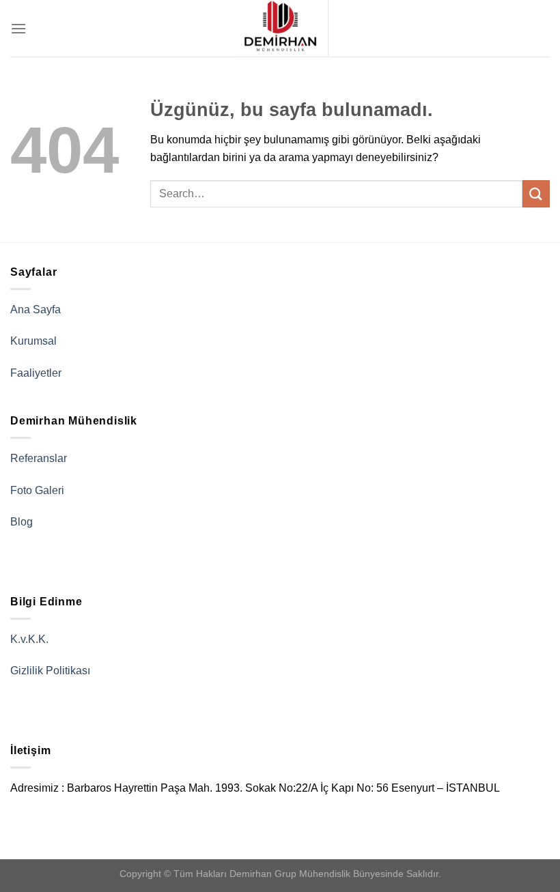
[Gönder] (536, 193)
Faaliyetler (35, 373)
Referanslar (38, 458)
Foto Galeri (37, 490)
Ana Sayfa (35, 309)
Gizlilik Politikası (50, 670)
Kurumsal (33, 341)
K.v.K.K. (29, 639)
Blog (21, 522)
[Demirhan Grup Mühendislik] (280, 28)
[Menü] (18, 28)
